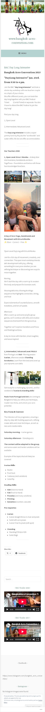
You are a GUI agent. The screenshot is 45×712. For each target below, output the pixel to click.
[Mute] (34, 609)
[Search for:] (22, 579)
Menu (24, 53)
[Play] (7, 609)
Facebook (22, 663)
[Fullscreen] (37, 609)
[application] (22, 601)
